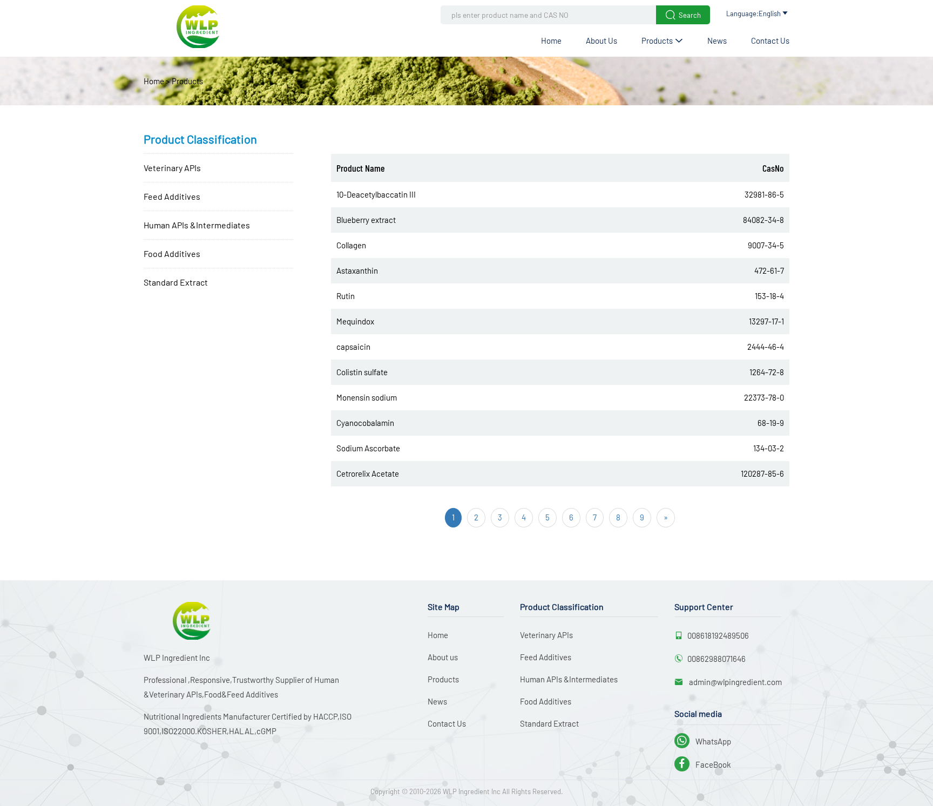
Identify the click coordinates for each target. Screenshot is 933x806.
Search (683, 15)
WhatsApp (704, 741)
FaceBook (704, 764)
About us (601, 40)
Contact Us (770, 40)
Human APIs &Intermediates (197, 225)
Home (551, 40)
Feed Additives (172, 196)
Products (662, 40)
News (717, 40)
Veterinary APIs (172, 167)
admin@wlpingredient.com (734, 682)
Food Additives (172, 253)
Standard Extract (176, 282)
